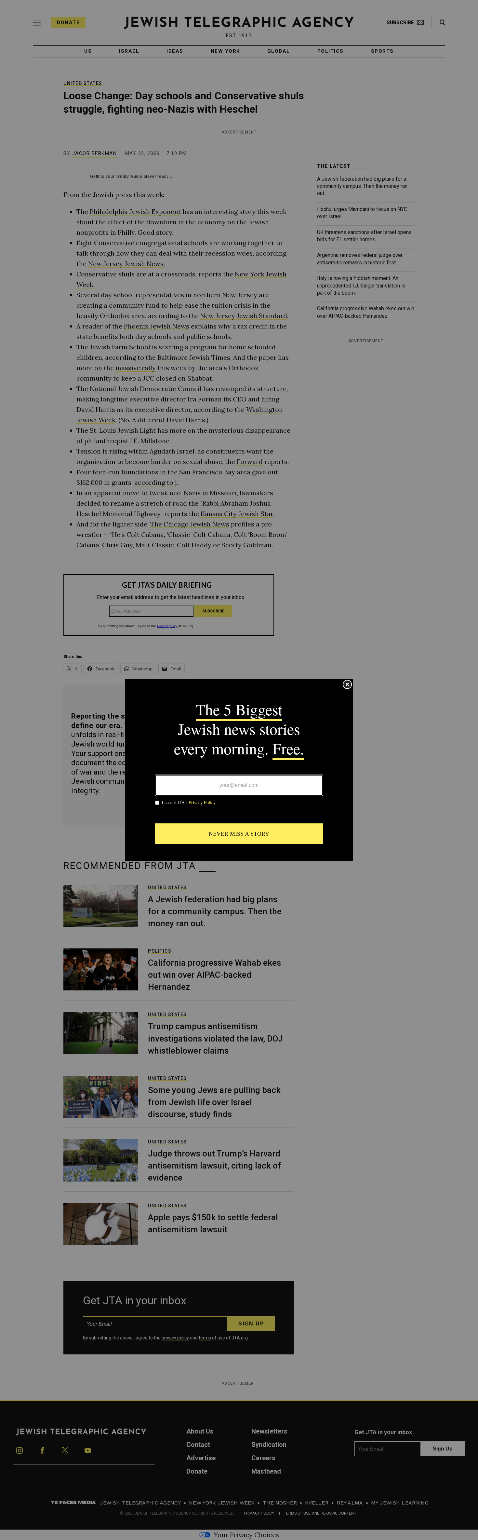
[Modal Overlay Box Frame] (239, 770)
